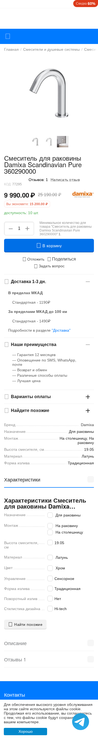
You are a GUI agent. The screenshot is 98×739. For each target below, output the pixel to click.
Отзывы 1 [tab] (15, 659)
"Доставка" (61, 330)
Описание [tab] (15, 642)
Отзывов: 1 (38, 179)
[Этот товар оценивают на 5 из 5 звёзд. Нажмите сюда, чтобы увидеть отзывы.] (15, 179)
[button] (61, 259)
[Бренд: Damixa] (83, 194)
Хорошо (26, 731)
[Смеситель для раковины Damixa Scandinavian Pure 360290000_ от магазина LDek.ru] (49, 92)
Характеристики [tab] (22, 479)
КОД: (7, 184)
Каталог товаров (8, 36)
